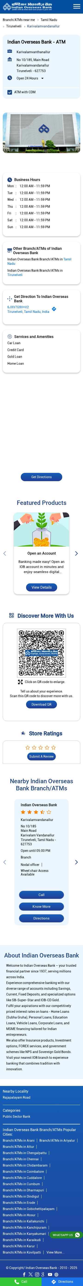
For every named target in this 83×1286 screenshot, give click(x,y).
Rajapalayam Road (16, 1097)
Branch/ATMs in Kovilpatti (22, 1252)
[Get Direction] (55, 310)
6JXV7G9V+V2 (18, 307)
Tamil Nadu (49, 20)
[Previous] (5, 553)
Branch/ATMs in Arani (19, 1140)
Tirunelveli (13, 26)
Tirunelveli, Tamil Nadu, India (28, 312)
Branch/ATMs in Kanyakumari (24, 1233)
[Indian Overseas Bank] (27, 7)
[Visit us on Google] (45, 1275)
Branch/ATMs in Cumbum (21, 1184)
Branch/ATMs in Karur (19, 1246)
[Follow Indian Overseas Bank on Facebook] (25, 1275)
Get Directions (41, 477)
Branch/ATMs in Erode (19, 1202)
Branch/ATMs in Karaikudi (22, 1240)
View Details (42, 587)
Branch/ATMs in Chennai (21, 1159)
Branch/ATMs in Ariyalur (57, 1140)
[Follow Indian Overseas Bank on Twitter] (32, 1275)
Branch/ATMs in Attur (18, 1146)
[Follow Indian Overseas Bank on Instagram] (38, 1275)
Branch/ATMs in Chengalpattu (25, 1153)
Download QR (41, 705)
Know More (41, 907)
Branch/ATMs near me (19, 20)
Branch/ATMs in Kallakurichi (23, 1221)
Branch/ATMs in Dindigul (21, 1196)
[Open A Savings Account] (41, 530)
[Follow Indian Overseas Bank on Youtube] (51, 1275)
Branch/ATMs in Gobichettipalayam (28, 1208)
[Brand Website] (57, 1275)
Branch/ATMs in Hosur (19, 1215)
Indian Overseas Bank (39, 805)
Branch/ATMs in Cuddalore (22, 1177)
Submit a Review (41, 757)
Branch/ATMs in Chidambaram (25, 1165)
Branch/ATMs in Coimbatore (23, 1171)
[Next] (77, 553)
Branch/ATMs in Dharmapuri (23, 1190)
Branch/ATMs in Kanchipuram (24, 1227)
